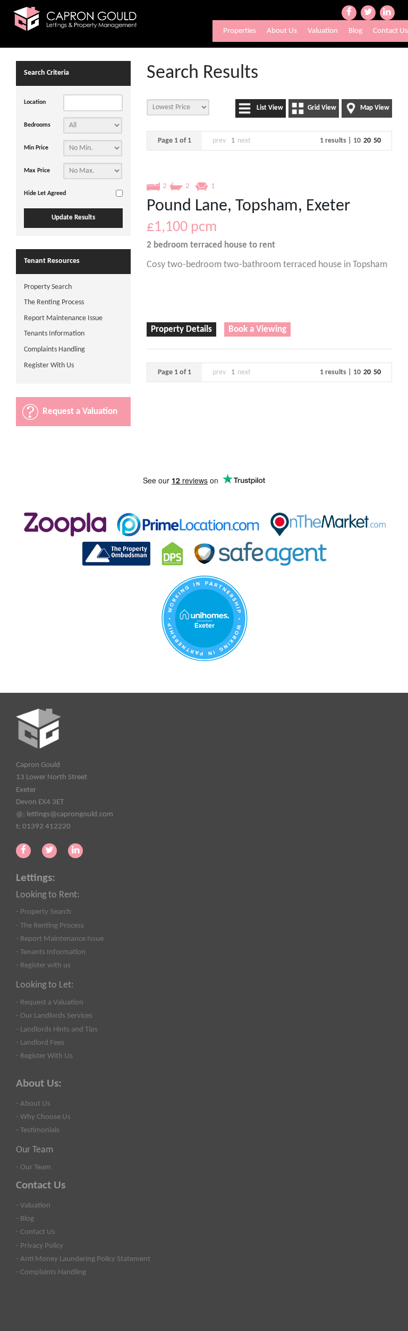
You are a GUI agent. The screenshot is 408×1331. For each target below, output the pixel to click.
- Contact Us (35, 1232)
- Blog (25, 1218)
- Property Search (43, 911)
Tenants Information (54, 334)
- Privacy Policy (39, 1245)
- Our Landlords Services (54, 1015)
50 (377, 141)
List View (270, 108)
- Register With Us (44, 1056)
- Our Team (33, 1167)
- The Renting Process (50, 925)
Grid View (322, 108)
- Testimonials (38, 1130)
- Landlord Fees (40, 1042)
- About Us (33, 1103)
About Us (282, 31)
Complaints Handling (54, 350)
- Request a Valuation (49, 1002)
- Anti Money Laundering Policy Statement (83, 1259)
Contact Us (390, 31)
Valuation (323, 31)
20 (367, 141)
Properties (239, 31)
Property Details (181, 329)
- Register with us (43, 965)
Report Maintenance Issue (63, 318)
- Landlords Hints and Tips (57, 1029)
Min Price (36, 148)
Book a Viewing (257, 329)
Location (35, 102)
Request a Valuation (79, 411)
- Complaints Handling (51, 1272)
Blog (355, 31)
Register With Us (49, 365)
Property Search (48, 287)
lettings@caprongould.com (70, 814)
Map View (374, 108)
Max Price (37, 171)
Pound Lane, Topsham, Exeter (248, 206)
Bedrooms (37, 125)
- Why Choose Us (43, 1117)
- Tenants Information (51, 952)
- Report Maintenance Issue (60, 939)
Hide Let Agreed (45, 193)
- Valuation (33, 1205)
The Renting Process (54, 302)
